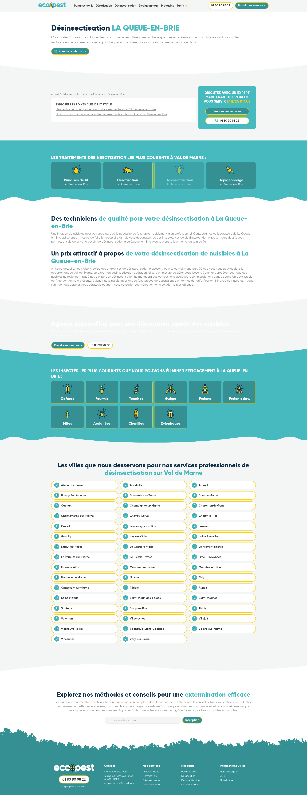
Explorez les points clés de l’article (84, 104)
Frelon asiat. (239, 398)
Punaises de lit (83, 5)
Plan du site (226, 780)
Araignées (101, 423)
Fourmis (101, 398)
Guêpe (170, 398)
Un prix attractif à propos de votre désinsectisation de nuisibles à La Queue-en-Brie (111, 114)
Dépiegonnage (151, 784)
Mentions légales (229, 771)
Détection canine (190, 784)
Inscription (192, 720)
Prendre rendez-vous (252, 5)
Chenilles (136, 423)
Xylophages (170, 423)
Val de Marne (93, 94)
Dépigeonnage (148, 5)
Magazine (167, 5)
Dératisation (104, 5)
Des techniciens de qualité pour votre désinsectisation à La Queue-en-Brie (106, 109)
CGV (222, 776)
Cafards (67, 398)
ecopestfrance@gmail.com (119, 783)
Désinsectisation (125, 5)
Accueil (55, 94)
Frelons (205, 398)
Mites (67, 423)
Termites (136, 398)
